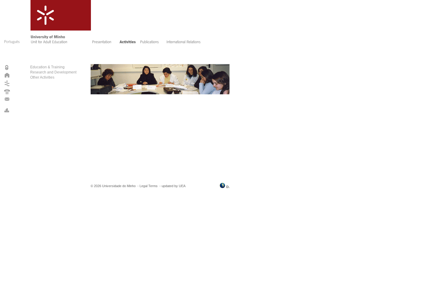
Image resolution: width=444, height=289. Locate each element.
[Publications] (151, 42)
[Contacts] (7, 94)
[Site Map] (7, 86)
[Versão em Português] (11, 45)
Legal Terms (149, 186)
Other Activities (42, 77)
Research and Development (53, 72)
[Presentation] (103, 42)
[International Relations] (187, 42)
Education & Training (47, 67)
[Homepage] (7, 77)
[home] (60, 42)
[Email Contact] (7, 100)
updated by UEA (173, 186)
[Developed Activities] (128, 42)
